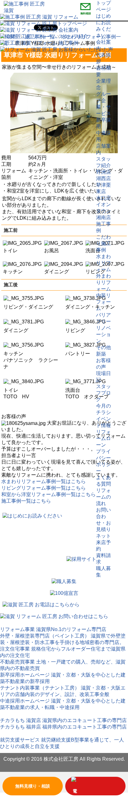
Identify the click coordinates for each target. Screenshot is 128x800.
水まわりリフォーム (103, 263)
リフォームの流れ (103, 497)
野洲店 (103, 172)
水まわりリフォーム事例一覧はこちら (43, 481)
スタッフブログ (103, 393)
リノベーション (103, 334)
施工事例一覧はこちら (26, 501)
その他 (103, 347)
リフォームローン (103, 438)
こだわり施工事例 (103, 243)
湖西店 (103, 178)
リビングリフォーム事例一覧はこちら (43, 488)
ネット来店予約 (103, 542)
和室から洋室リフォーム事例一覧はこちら (48, 494)
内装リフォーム (103, 302)
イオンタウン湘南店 (103, 211)
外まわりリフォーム (103, 282)
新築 (101, 354)
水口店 (103, 198)
